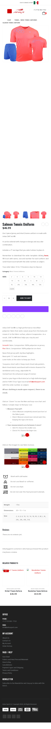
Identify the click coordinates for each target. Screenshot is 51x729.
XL (12, 285)
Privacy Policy (7, 673)
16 (18, 281)
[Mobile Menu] (9, 11)
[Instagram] (47, 2)
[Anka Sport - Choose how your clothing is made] (19, 11)
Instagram (14, 716)
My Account (6, 643)
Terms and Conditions (10, 670)
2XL (18, 285)
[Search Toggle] (4, 11)
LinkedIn (13, 316)
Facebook (4, 316)
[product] (37, 577)
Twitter (9, 316)
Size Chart (6, 657)
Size (4, 277)
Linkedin (18, 716)
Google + (18, 316)
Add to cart (25, 298)
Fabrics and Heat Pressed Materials (15, 659)
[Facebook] (40, 2)
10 (34, 277)
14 (12, 281)
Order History (7, 646)
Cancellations (7, 665)
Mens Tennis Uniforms (17, 271)
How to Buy (6, 662)
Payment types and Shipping (12, 668)
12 (41, 277)
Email (22, 316)
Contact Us (6, 641)
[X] (43, 2)
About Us (5, 638)
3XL (26, 285)
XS (25, 281)
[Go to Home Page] (3, 20)
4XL (33, 285)
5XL (40, 285)
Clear (12, 289)
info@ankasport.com (37, 382)
